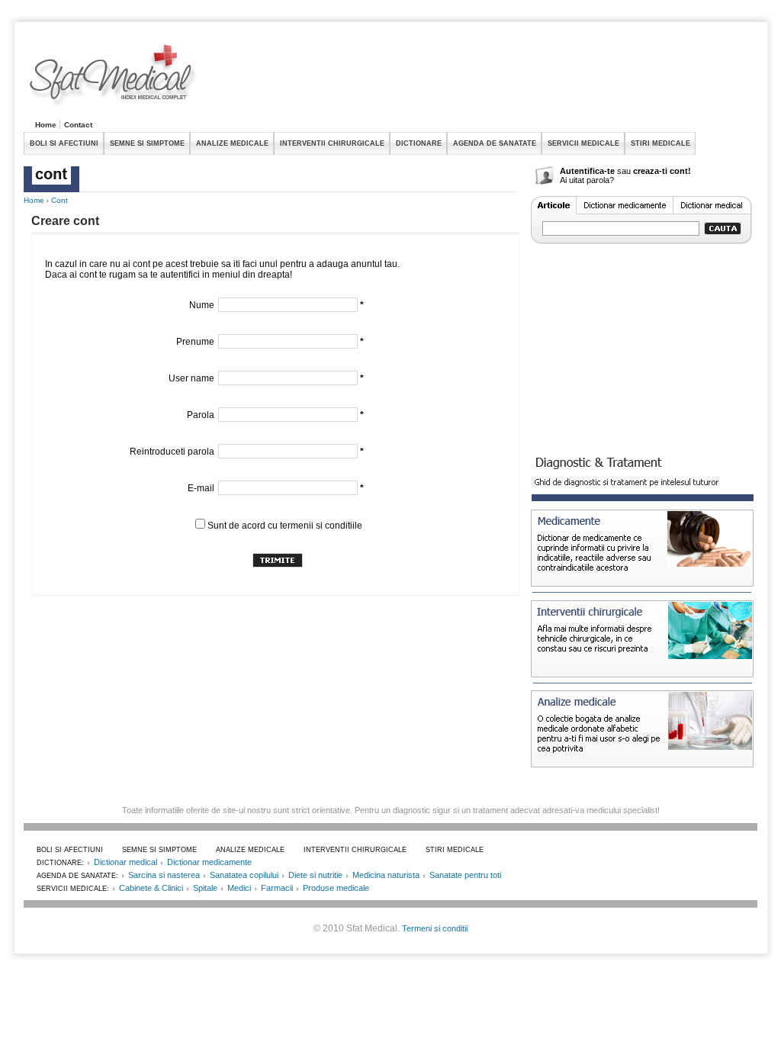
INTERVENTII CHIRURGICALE (332, 143)
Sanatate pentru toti (465, 875)
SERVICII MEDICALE (583, 143)
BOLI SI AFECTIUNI (64, 143)
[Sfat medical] (114, 77)
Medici (239, 887)
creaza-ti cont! (662, 170)
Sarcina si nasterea (164, 875)
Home (45, 125)
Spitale (205, 887)
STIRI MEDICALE (660, 143)
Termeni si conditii (435, 928)
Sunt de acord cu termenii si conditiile (284, 525)
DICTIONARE (419, 143)
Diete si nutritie (315, 875)
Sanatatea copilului (244, 875)
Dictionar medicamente (209, 862)
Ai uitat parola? (587, 180)
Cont (59, 200)
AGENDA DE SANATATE (494, 143)
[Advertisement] (479, 79)
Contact (78, 125)
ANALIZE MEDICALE (232, 143)
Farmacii (277, 887)
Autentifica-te (587, 170)
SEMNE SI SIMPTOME (147, 143)
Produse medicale (336, 887)
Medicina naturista (385, 875)
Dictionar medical (125, 862)
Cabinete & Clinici (151, 887)
